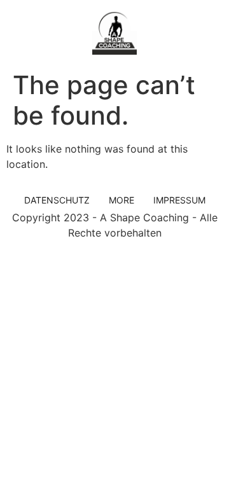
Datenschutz (57, 200)
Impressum (179, 200)
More (121, 200)
